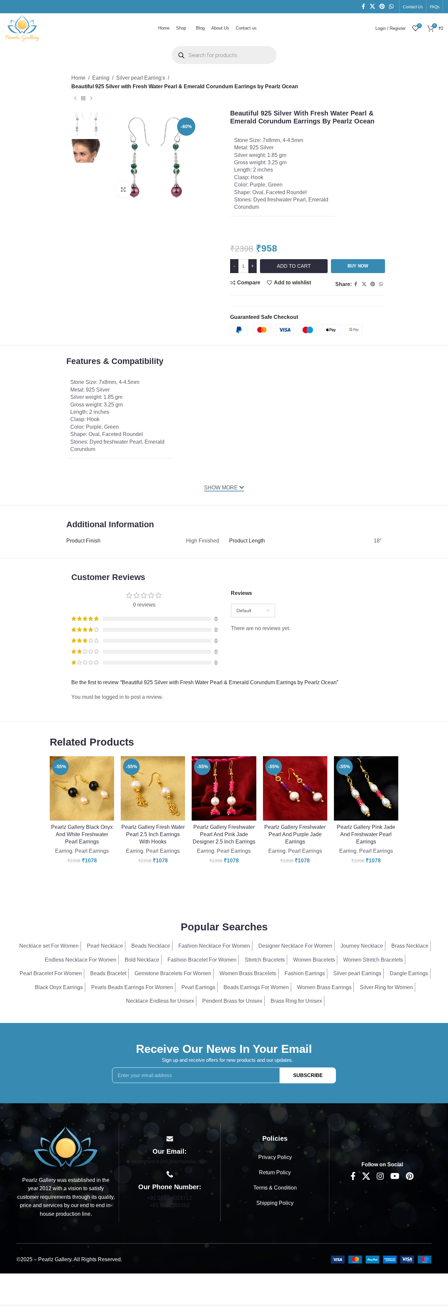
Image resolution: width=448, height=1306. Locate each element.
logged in (113, 697)
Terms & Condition (275, 1188)
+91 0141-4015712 (169, 1198)
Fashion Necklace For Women (214, 946)
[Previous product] (75, 99)
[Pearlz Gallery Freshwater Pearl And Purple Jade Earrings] (295, 788)
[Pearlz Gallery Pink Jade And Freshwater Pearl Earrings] (366, 788)
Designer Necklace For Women (295, 946)
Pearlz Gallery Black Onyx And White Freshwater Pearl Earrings (82, 834)
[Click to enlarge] (123, 189)
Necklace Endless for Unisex (160, 1001)
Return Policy (275, 1172)
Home (78, 78)
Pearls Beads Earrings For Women (132, 987)
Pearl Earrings (92, 851)
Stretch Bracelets (265, 960)
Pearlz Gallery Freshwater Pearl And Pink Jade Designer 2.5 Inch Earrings (224, 834)
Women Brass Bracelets (248, 973)
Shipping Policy (274, 1203)
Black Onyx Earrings (59, 987)
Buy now (358, 265)
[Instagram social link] (380, 1176)
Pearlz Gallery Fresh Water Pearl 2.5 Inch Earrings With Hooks (153, 834)
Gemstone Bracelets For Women (173, 973)
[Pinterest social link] (382, 6)
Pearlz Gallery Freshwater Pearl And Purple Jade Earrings (295, 834)
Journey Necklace (362, 946)
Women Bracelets (314, 960)
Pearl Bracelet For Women (51, 973)
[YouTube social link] (395, 1176)
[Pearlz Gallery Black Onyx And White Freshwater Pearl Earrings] (82, 788)
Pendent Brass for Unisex (232, 1001)
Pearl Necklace (105, 946)
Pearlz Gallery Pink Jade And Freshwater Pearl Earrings (366, 834)
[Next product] (91, 99)
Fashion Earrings (305, 973)
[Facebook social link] (363, 6)
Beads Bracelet (108, 973)
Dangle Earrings (409, 973)
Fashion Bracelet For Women (201, 960)
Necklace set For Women (49, 946)
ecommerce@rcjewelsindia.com (169, 1161)
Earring (100, 78)
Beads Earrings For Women (256, 987)
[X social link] (372, 6)
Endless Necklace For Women (80, 960)
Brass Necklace (409, 946)
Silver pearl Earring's (140, 78)
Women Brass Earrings (324, 987)
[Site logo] (22, 28)
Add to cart (294, 266)
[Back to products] (83, 99)
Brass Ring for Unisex (296, 1001)
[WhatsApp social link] (391, 6)
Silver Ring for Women (386, 987)
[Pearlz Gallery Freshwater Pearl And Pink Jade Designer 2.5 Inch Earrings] (224, 788)
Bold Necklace (142, 960)
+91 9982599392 (170, 1205)
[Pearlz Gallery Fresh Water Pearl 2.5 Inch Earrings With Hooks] (153, 788)
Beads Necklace (150, 946)
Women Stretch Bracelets (373, 960)
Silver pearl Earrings (357, 973)
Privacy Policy (275, 1157)
